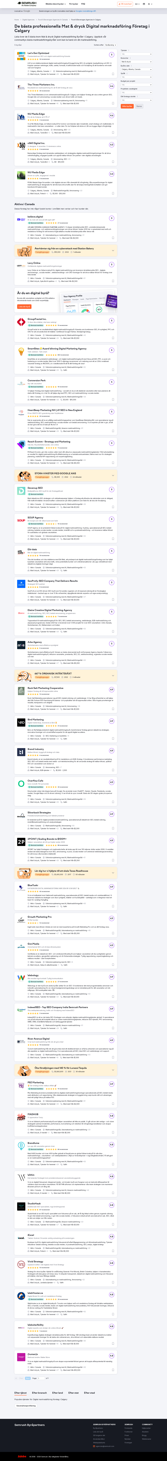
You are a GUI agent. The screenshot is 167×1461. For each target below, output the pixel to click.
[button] (137, 4)
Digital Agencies (28, 20)
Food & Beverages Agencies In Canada (53, 20)
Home (16, 20)
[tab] (20, 1393)
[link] (73, 4)
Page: (34, 1378)
